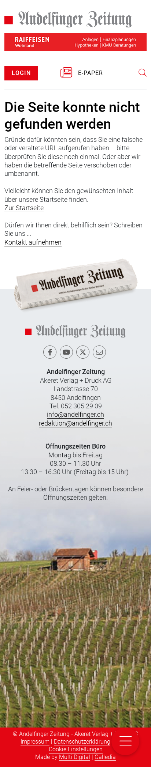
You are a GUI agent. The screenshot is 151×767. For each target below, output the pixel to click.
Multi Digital (74, 756)
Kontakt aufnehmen (33, 242)
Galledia (105, 756)
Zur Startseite (24, 208)
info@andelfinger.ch (75, 414)
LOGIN (21, 72)
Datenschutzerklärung (82, 741)
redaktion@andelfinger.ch (75, 423)
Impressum (35, 741)
